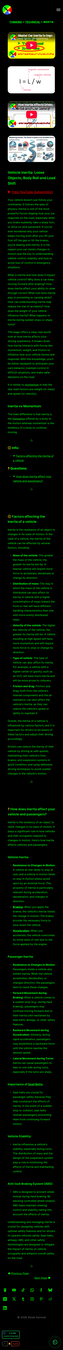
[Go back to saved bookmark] (5, 1343)
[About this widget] (4, 1333)
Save (15, 1344)
